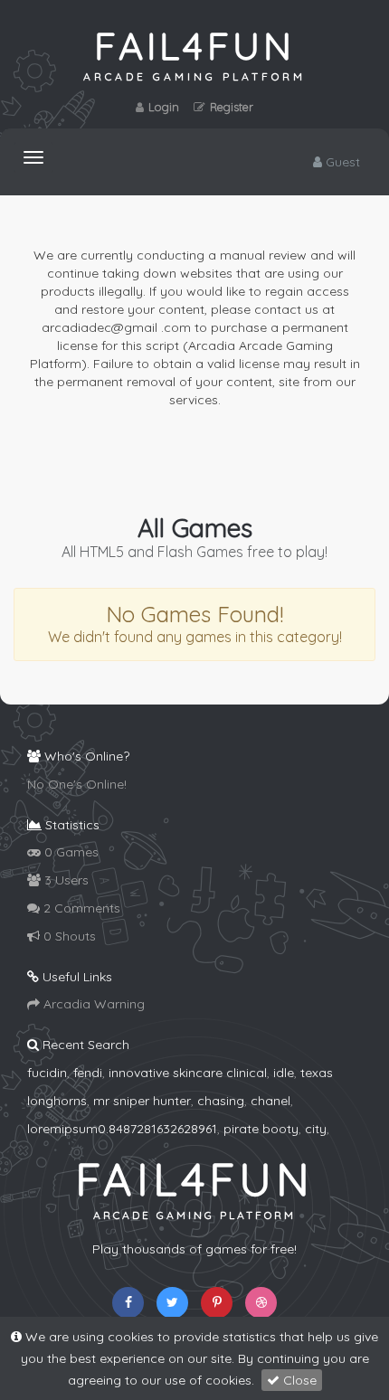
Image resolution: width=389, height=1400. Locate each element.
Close (298, 1380)
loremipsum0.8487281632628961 (122, 1129)
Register (231, 106)
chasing (220, 1101)
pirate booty (261, 1129)
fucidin (47, 1072)
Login (163, 106)
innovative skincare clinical (188, 1072)
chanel (270, 1101)
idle (283, 1072)
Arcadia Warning (92, 1004)
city (316, 1129)
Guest (341, 162)
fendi (87, 1072)
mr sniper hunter (142, 1101)
